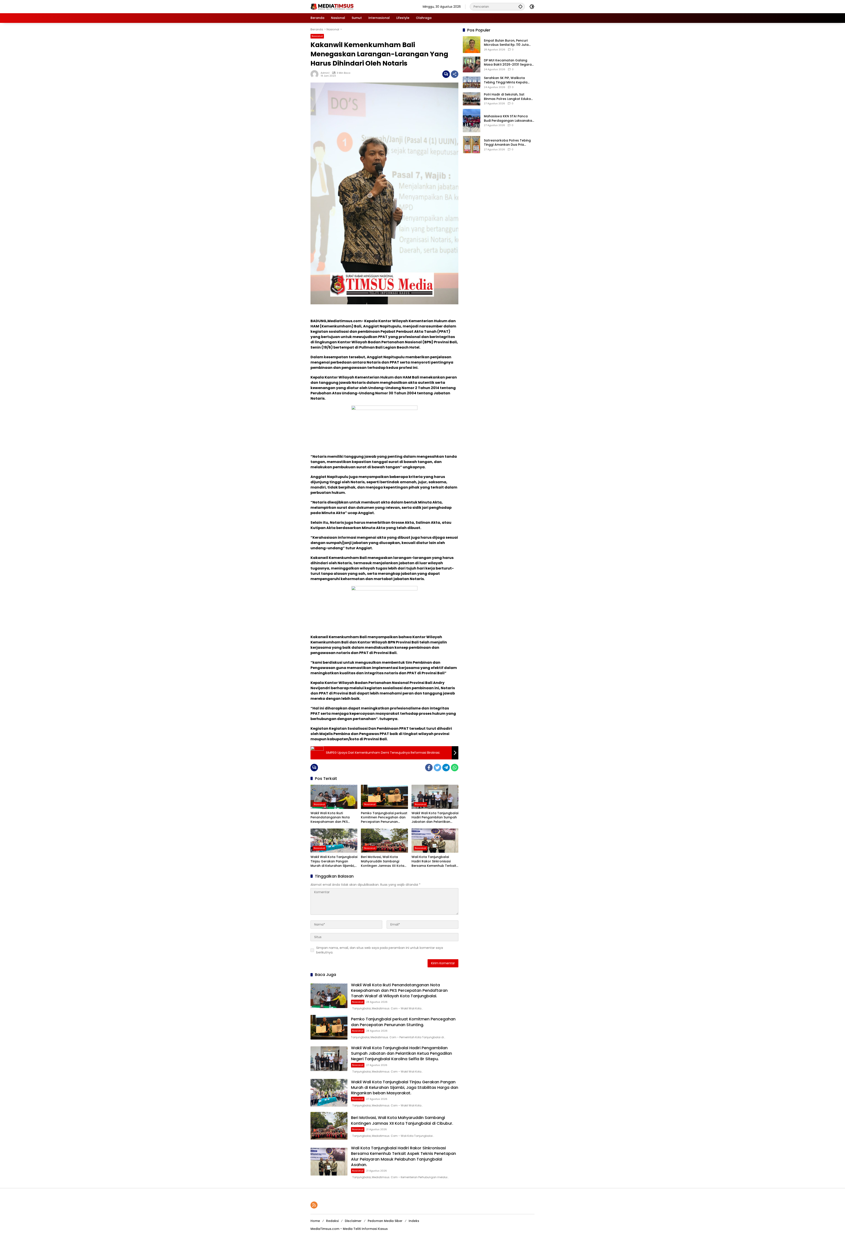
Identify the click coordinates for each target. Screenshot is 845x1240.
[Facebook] (429, 767)
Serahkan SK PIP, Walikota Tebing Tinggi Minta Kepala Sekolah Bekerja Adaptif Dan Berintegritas (507, 80)
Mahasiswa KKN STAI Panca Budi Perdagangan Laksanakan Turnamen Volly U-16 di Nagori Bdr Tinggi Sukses (509, 118)
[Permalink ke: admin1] (315, 74)
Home (315, 1221)
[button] (520, 6)
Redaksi (332, 1221)
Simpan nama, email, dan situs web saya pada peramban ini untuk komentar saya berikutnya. (379, 950)
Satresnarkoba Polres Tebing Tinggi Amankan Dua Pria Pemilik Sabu (507, 142)
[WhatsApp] (454, 767)
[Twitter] (437, 767)
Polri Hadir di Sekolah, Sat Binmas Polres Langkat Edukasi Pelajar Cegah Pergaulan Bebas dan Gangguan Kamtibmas (508, 96)
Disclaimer (353, 1221)
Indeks (414, 1221)
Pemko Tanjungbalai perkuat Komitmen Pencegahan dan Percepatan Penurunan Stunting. (384, 817)
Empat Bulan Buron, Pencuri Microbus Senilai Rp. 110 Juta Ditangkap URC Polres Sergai (507, 43)
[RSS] (314, 1205)
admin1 (325, 73)
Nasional (317, 36)
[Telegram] (446, 767)
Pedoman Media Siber (385, 1221)
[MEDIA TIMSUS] (332, 6)
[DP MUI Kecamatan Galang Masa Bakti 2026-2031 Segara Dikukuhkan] (471, 64)
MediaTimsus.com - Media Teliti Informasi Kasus (349, 1229)
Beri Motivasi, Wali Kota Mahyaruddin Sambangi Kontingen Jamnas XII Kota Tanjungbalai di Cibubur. (382, 861)
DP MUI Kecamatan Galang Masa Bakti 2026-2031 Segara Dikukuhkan (508, 62)
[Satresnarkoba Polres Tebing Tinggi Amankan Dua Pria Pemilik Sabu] (471, 144)
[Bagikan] (454, 74)
